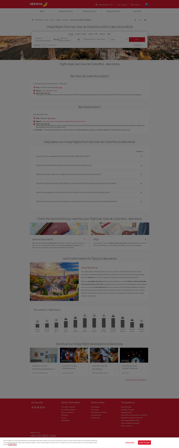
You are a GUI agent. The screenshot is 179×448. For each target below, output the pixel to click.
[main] (89, 442)
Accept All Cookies (144, 442)
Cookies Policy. (12, 444)
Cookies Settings (130, 442)
